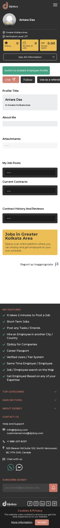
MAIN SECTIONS (12, 400)
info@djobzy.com (17, 429)
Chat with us (14, 459)
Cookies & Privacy (30, 510)
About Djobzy (12, 408)
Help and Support (13, 423)
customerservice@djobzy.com (25, 433)
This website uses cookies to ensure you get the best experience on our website (30, 513)
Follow (27, 79)
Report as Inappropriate (36, 264)
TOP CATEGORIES (13, 391)
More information (21, 522)
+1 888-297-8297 (17, 441)
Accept (42, 522)
